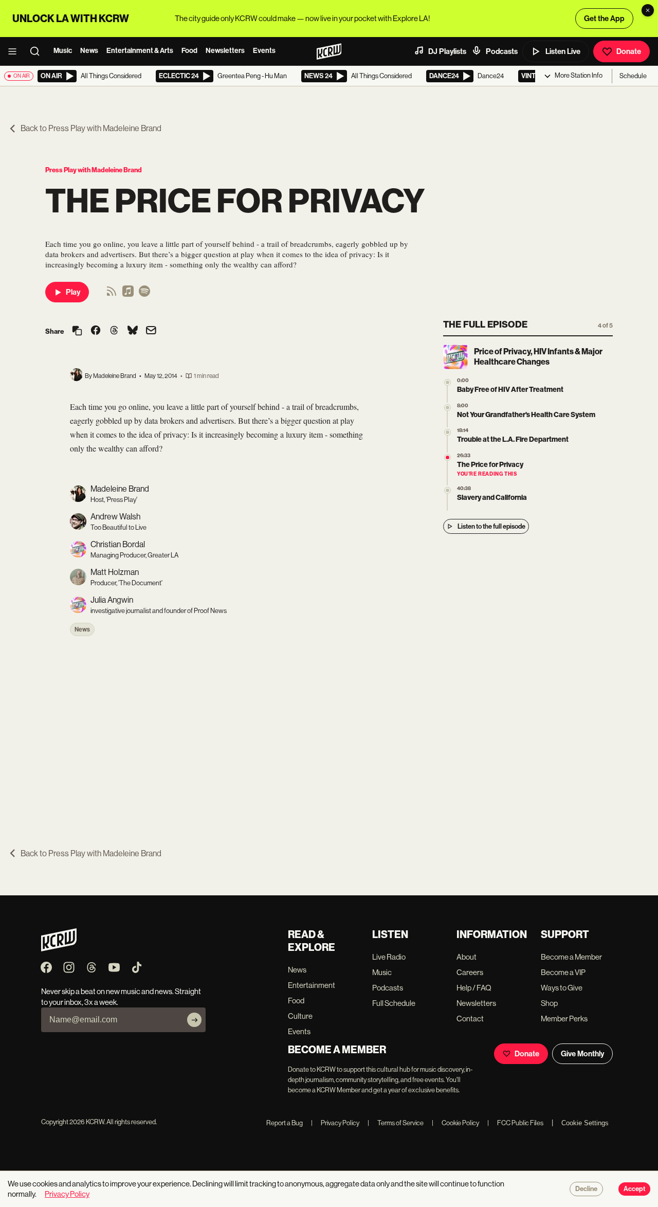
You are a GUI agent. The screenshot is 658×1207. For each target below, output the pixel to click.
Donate (628, 51)
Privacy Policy (335, 1123)
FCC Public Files (515, 1123)
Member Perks (564, 1018)
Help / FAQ (473, 987)
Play (73, 292)
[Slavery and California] (447, 490)
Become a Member (571, 956)
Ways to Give (561, 987)
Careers (469, 972)
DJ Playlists (447, 51)
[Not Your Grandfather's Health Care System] (447, 407)
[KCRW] (59, 948)
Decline (586, 1189)
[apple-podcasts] (128, 294)
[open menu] (15, 51)
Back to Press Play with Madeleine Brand (91, 128)
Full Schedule (393, 1003)
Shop (549, 1003)
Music (62, 50)
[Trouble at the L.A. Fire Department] (447, 432)
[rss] (111, 294)
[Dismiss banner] (648, 10)
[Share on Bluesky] (132, 331)
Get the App (604, 18)
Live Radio (389, 956)
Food (189, 50)
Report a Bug (284, 1123)
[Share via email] (151, 331)
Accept (634, 1189)
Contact (470, 1018)
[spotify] (144, 294)
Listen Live (562, 51)
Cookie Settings (585, 1123)
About (466, 956)
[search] (38, 51)
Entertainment (311, 985)
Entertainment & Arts (139, 50)
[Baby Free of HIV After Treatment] (447, 382)
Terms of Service (396, 1123)
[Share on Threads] (114, 331)
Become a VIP (563, 972)
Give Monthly (582, 1053)
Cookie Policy (455, 1123)
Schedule (633, 76)
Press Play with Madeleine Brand (93, 170)
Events (264, 50)
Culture (300, 1016)
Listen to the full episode (491, 526)
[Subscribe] (194, 1020)
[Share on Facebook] (95, 331)
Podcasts (502, 51)
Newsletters (225, 50)
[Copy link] (77, 331)
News (89, 50)
